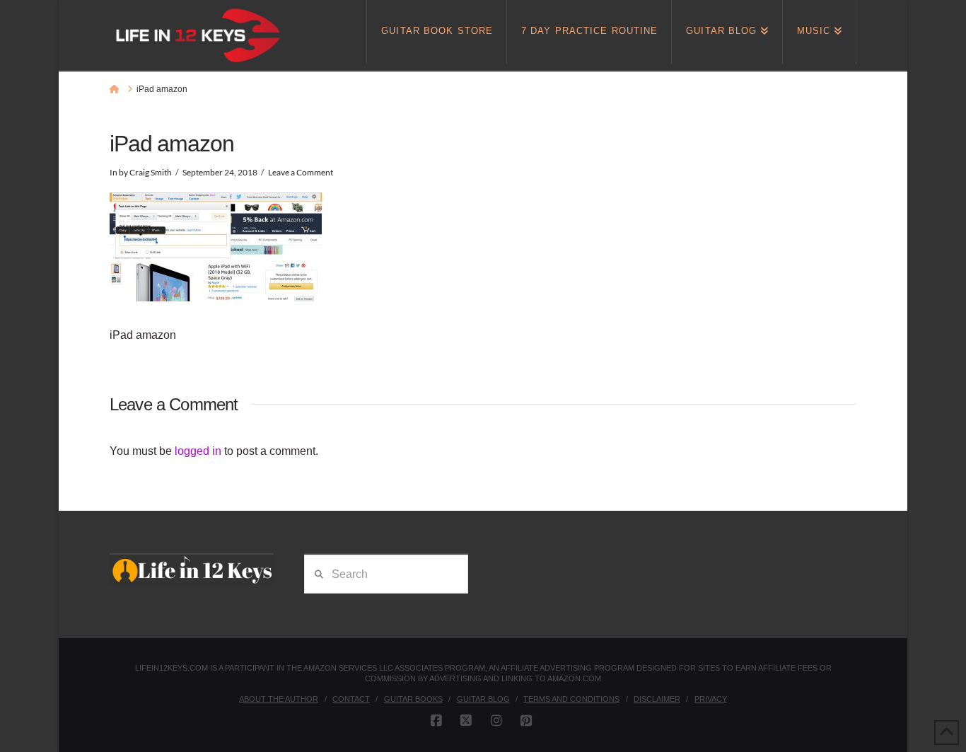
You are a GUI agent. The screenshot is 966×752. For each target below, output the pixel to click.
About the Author (278, 699)
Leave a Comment (300, 172)
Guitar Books (413, 699)
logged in (198, 451)
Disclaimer (657, 699)
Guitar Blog (483, 699)
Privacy (710, 699)
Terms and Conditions (571, 699)
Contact (351, 699)
